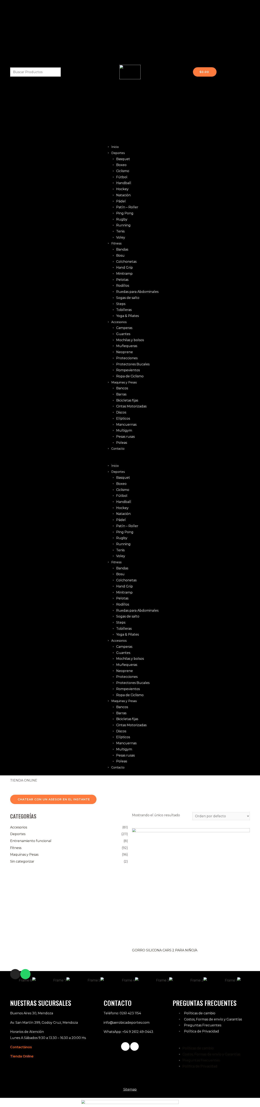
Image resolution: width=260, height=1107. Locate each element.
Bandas (122, 249)
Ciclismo (122, 171)
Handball (123, 183)
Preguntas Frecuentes (202, 1025)
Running (123, 225)
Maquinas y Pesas (124, 382)
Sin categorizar (22, 861)
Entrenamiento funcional (30, 841)
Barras (121, 394)
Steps (120, 304)
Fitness (116, 243)
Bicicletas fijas (127, 400)
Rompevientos (128, 370)
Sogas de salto (127, 298)
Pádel (121, 201)
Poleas (121, 443)
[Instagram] (15, 974)
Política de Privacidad (201, 1031)
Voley (120, 237)
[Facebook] (125, 1046)
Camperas (124, 328)
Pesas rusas (125, 436)
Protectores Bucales (133, 364)
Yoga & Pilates (127, 316)
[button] (130, 460)
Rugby (121, 219)
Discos (121, 412)
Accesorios (119, 322)
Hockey (122, 189)
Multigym (124, 430)
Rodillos (122, 286)
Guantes (123, 334)
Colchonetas (126, 262)
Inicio (115, 147)
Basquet (123, 159)
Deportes (118, 153)
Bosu (120, 255)
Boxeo (121, 165)
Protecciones (127, 358)
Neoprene (124, 352)
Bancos (122, 388)
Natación (123, 195)
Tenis (120, 231)
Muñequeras (126, 346)
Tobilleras (124, 310)
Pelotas (122, 280)
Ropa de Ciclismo (130, 376)
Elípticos (123, 418)
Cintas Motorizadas (131, 406)
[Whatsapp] (25, 974)
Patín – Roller (127, 207)
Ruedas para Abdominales (137, 292)
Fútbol (121, 177)
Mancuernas (126, 425)
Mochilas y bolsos (130, 340)
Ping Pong (124, 213)
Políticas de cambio (199, 1013)
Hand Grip (124, 267)
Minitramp (124, 274)
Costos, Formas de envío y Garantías (213, 1019)
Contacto (118, 448)
